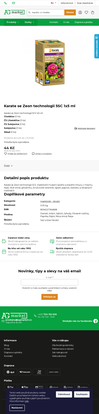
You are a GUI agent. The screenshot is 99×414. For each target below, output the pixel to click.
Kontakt (8, 356)
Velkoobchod (67, 3)
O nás (7, 349)
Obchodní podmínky (63, 345)
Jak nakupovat (60, 352)
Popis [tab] (7, 165)
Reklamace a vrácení (63, 349)
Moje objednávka (85, 3)
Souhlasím (82, 394)
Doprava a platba (13, 352)
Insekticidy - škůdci (50, 201)
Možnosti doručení (86, 128)
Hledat (70, 12)
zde (27, 401)
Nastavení (17, 408)
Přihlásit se (49, 297)
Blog (6, 345)
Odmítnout (64, 394)
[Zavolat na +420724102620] (8, 3)
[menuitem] (13, 22)
